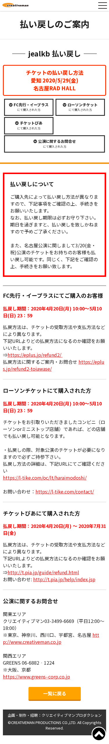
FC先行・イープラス (31, 107)
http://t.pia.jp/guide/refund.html (43, 572)
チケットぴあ (29, 125)
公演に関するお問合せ (56, 143)
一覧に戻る (54, 693)
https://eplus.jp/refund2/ (35, 354)
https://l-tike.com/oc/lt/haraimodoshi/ (45, 477)
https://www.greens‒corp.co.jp (36, 676)
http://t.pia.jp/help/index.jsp (64, 579)
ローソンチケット (82, 107)
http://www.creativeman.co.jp (51, 638)
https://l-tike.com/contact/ (64, 491)
